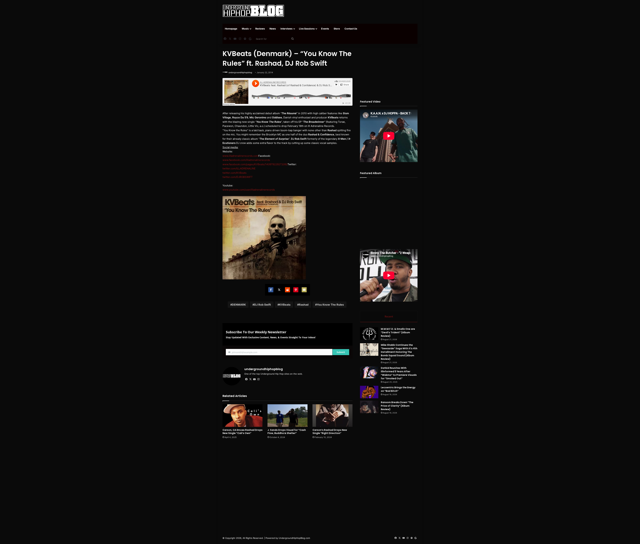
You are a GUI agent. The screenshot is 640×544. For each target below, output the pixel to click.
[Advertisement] (353, 10)
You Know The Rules (330, 304)
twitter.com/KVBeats (234, 172)
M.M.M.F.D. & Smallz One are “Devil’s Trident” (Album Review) (398, 332)
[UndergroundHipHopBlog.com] (253, 11)
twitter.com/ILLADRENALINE (239, 168)
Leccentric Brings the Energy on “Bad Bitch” (398, 389)
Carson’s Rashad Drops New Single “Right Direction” (329, 431)
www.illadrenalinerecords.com (240, 155)
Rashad (303, 304)
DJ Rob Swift (262, 304)
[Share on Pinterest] (295, 289)
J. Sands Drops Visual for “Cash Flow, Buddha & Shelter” (287, 431)
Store (337, 28)
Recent (389, 316)
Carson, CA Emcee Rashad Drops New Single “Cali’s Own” (242, 431)
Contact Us (350, 28)
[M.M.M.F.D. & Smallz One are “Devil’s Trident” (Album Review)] (369, 333)
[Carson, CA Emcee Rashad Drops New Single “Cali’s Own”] (242, 415)
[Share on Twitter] (279, 289)
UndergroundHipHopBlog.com (294, 538)
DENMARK (239, 304)
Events (325, 28)
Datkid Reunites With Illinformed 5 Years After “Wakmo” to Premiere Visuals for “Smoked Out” (399, 373)
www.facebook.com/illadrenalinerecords (246, 160)
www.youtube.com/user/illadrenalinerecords (248, 189)
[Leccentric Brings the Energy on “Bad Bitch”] (369, 392)
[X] (250, 379)
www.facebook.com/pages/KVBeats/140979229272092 (255, 164)
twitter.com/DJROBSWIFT (237, 177)
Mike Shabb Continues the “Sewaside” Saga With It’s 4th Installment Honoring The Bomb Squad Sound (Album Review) (399, 352)
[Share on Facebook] (270, 289)
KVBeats (284, 304)
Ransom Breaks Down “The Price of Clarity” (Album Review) (397, 406)
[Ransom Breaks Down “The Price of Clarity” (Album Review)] (369, 407)
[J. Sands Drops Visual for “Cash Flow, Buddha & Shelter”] (288, 415)
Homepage (231, 28)
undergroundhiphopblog (240, 72)
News (273, 28)
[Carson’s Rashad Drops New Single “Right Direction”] (332, 415)
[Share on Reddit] (287, 289)
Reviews (260, 28)
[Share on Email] (304, 289)
